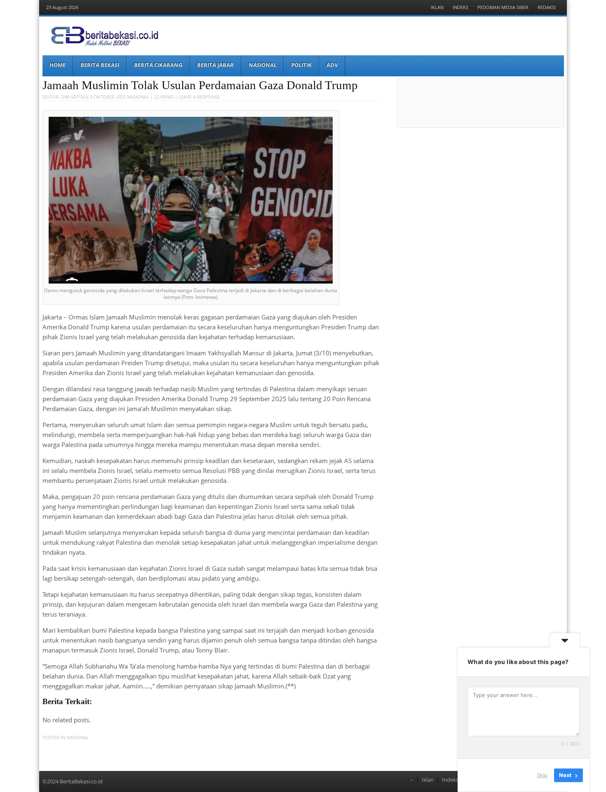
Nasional (263, 65)
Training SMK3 (417, 103)
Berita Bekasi (99, 65)
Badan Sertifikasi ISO (425, 90)
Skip (542, 775)
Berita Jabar (215, 65)
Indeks (460, 7)
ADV (332, 65)
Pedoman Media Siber (502, 7)
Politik (301, 65)
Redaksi (547, 7)
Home (57, 65)
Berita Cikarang (158, 65)
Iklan (437, 7)
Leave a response (199, 97)
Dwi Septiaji (75, 97)
